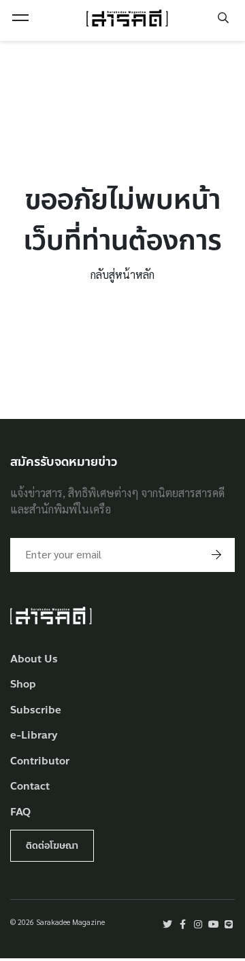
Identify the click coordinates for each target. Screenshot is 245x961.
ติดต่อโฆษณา (52, 846)
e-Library (34, 735)
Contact (30, 786)
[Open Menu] (20, 17)
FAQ (20, 812)
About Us (34, 659)
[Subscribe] (216, 555)
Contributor (39, 761)
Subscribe (35, 710)
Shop (23, 684)
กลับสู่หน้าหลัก (122, 274)
